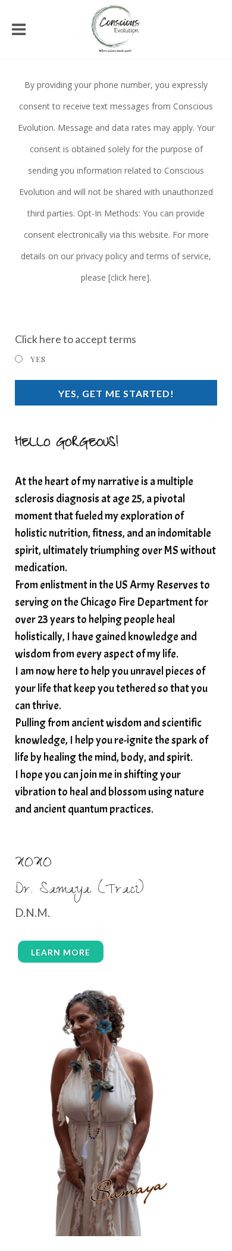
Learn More (60, 952)
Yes (38, 359)
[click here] (128, 277)
